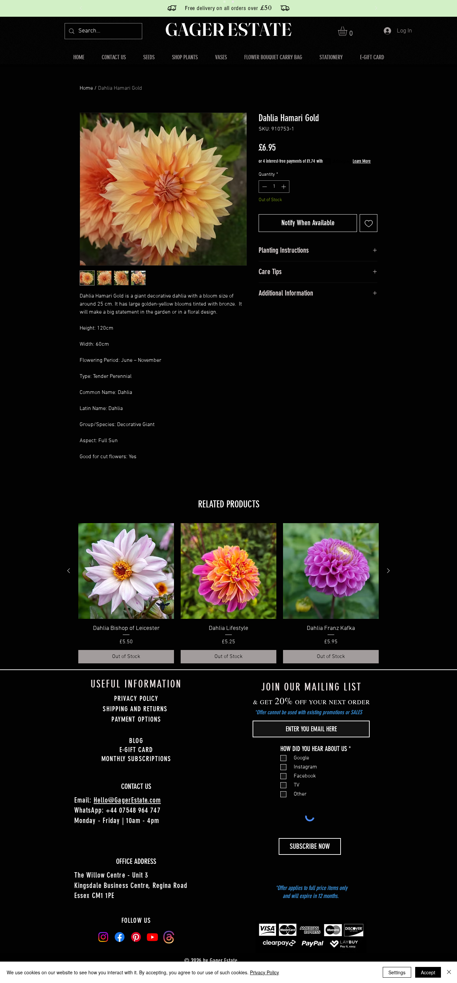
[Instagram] (103, 937)
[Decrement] (264, 186)
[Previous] (81, 8)
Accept (428, 972)
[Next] (376, 8)
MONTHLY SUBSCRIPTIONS (136, 758)
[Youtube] (152, 937)
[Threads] (168, 937)
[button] (348, 31)
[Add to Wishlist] (368, 223)
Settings (396, 972)
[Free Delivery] (224, 2)
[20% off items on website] (233, 2)
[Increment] (284, 186)
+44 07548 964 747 (133, 810)
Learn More (362, 161)
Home (86, 88)
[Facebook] (119, 937)
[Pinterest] (136, 937)
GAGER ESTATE (228, 29)
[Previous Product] (69, 571)
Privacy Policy (264, 972)
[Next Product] (388, 571)
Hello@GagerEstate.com (127, 800)
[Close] (449, 972)
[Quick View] (126, 571)
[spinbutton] (274, 186)
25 (205, 8)
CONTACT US (136, 786)
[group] (228, 593)
